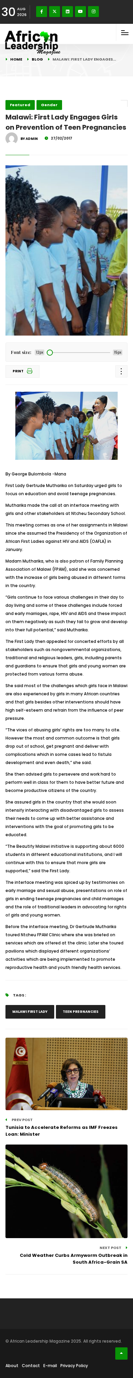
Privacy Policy (74, 1365)
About (11, 1365)
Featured (20, 105)
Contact (31, 1365)
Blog (37, 59)
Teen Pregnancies (81, 1011)
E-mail (50, 1365)
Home (16, 59)
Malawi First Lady (29, 1011)
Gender (49, 105)
